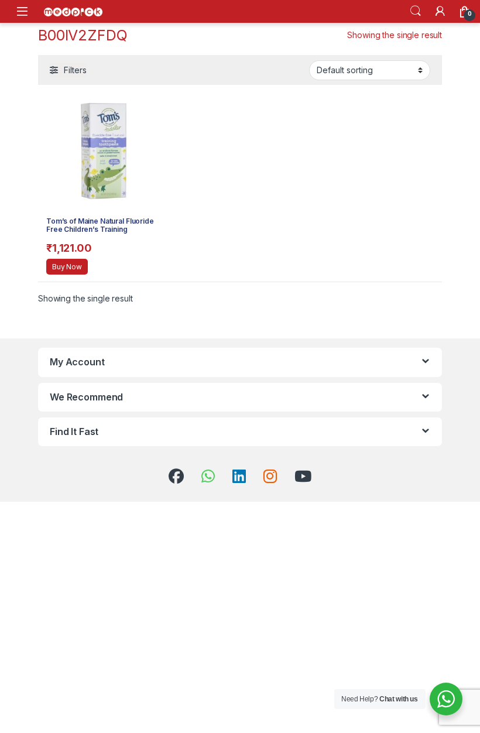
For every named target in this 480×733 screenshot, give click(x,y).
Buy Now (67, 266)
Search (415, 11)
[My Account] (440, 11)
